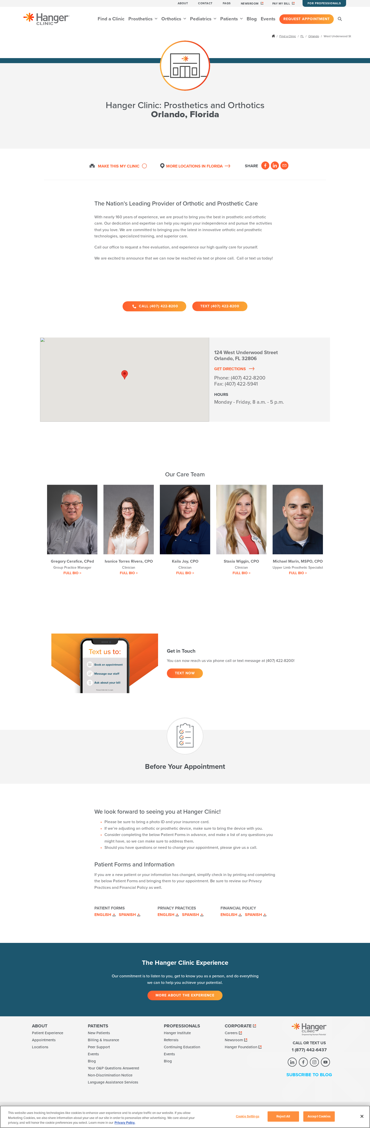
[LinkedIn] (275, 165)
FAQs (227, 3)
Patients (229, 19)
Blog (252, 19)
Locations (40, 1047)
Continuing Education (182, 1047)
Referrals (171, 1040)
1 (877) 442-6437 (309, 1050)
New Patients (99, 1033)
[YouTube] (325, 1062)
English (102, 914)
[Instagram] (314, 1062)
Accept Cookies (319, 1116)
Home (274, 36)
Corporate (238, 1026)
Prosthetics (141, 19)
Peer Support (99, 1047)
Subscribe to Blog (309, 1074)
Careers (231, 1033)
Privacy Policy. (125, 1123)
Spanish (127, 914)
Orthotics (171, 19)
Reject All (283, 1116)
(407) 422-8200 (248, 378)
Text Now (185, 673)
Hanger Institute (177, 1033)
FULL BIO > (72, 573)
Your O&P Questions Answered (113, 1068)
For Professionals (324, 3)
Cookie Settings (247, 1116)
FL (302, 36)
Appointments (44, 1040)
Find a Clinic (111, 19)
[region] (185, 1117)
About (183, 3)
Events (268, 19)
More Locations (194, 166)
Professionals (182, 1026)
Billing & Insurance (103, 1040)
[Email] (284, 165)
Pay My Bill (281, 3)
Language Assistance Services (113, 1082)
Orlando (313, 36)
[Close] (361, 1116)
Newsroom (250, 3)
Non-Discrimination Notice (110, 1075)
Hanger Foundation (241, 1047)
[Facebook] (265, 165)
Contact (205, 3)
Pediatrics (201, 19)
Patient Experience (47, 1033)
